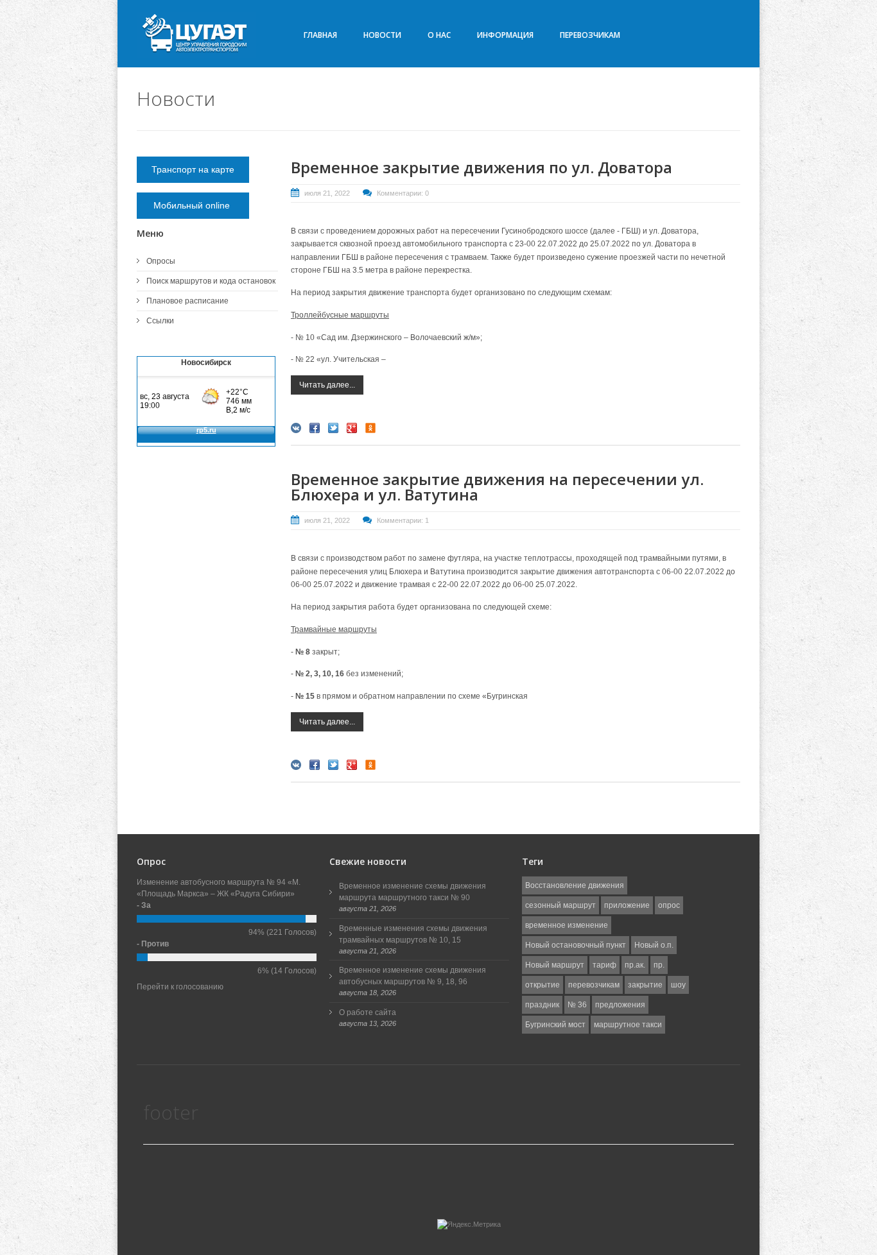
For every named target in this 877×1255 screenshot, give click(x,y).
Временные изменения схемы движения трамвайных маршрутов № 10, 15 (413, 934)
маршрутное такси (628, 1024)
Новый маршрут (554, 964)
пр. (659, 964)
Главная (320, 35)
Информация (505, 35)
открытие (542, 984)
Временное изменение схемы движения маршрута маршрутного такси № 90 (412, 892)
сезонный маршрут (560, 905)
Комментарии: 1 (403, 520)
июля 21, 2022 (327, 193)
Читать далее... (327, 384)
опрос (669, 905)
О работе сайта (367, 1012)
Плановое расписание (187, 300)
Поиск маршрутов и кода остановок (210, 281)
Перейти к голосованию (180, 986)
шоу (678, 984)
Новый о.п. (653, 945)
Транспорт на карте (193, 169)
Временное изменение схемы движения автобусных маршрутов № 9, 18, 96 (412, 976)
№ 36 (577, 1004)
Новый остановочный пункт (575, 945)
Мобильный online (193, 205)
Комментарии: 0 (403, 193)
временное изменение (566, 925)
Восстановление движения (574, 885)
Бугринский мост (555, 1024)
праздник (542, 1004)
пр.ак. (635, 964)
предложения (620, 1004)
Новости (382, 35)
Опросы (160, 261)
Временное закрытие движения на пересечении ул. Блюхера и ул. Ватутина (497, 486)
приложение (627, 905)
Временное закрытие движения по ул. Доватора (481, 167)
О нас (439, 35)
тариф (604, 964)
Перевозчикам (590, 35)
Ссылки (160, 320)
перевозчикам (594, 984)
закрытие (645, 984)
